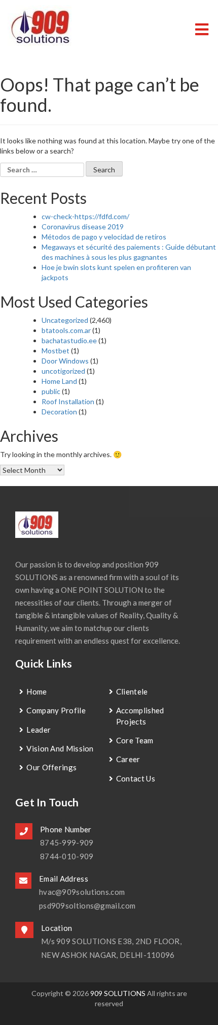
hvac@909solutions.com (82, 891)
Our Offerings (51, 767)
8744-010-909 (67, 856)
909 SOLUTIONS (118, 993)
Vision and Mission (59, 748)
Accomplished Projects (140, 716)
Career (128, 759)
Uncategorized (65, 320)
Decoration (59, 411)
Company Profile (56, 710)
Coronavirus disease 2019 (83, 226)
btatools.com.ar (66, 330)
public (51, 391)
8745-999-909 (67, 842)
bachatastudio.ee (69, 340)
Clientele (132, 691)
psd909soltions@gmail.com (87, 905)
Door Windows (65, 360)
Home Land (59, 381)
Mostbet (55, 350)
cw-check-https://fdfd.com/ (85, 216)
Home (36, 691)
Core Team (135, 740)
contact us (135, 778)
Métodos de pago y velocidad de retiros (104, 236)
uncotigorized (63, 371)
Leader (38, 729)
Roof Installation (68, 401)
